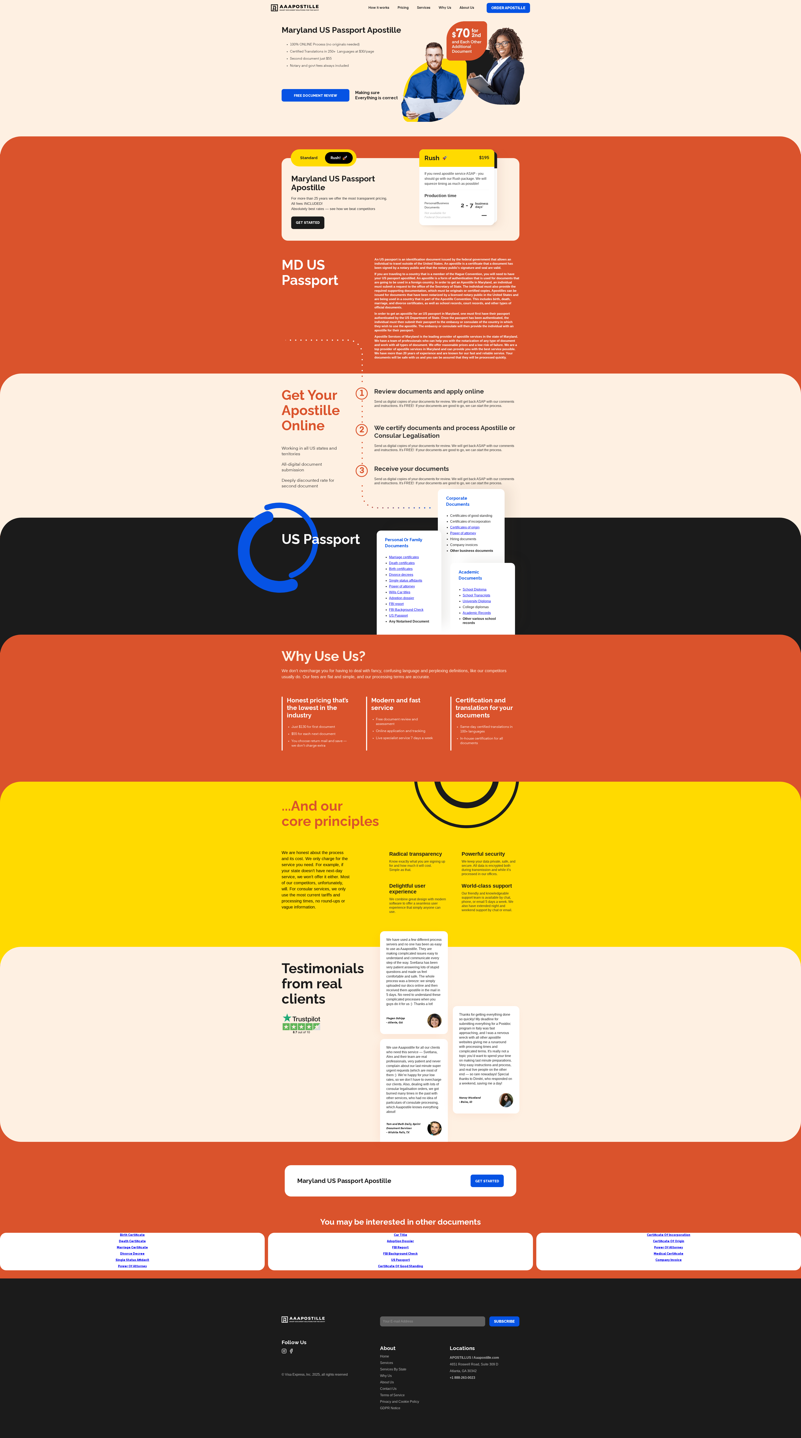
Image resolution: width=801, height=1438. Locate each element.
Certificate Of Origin (668, 1241)
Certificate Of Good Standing (400, 1266)
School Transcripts (476, 595)
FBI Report (400, 1247)
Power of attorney (402, 586)
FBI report (396, 604)
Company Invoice (668, 1260)
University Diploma (477, 601)
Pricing (403, 8)
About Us (467, 8)
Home (384, 1356)
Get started (487, 1181)
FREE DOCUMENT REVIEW (315, 96)
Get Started (308, 223)
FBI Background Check (406, 609)
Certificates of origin (465, 527)
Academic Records (477, 613)
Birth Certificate (132, 1235)
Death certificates (402, 563)
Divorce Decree (132, 1253)
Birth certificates (401, 569)
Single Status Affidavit (132, 1260)
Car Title (400, 1235)
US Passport (398, 615)
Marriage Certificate (132, 1247)
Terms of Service (392, 1395)
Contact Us (388, 1388)
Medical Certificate (668, 1253)
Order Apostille (508, 8)
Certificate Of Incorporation (668, 1235)
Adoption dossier (401, 598)
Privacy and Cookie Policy (399, 1401)
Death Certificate (132, 1241)
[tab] (309, 158)
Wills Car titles (399, 592)
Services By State (393, 1369)
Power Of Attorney (132, 1266)
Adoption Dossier (400, 1241)
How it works (378, 8)
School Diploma (474, 589)
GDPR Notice (390, 1408)
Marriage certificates (404, 557)
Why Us (445, 8)
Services (423, 8)
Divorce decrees (401, 574)
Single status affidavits (405, 580)
